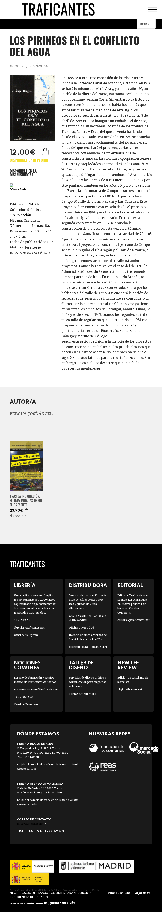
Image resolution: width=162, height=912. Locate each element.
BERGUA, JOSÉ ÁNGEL (29, 65)
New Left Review (129, 665)
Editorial (130, 585)
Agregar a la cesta (45, 151)
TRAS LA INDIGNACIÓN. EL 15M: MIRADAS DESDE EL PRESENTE (26, 500)
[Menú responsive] (152, 9)
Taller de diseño (81, 665)
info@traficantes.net (31, 823)
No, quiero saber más (59, 903)
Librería (24, 585)
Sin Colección (20, 215)
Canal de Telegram (26, 635)
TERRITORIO (33, 247)
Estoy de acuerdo (119, 893)
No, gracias (142, 893)
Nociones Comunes (27, 665)
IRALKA (32, 204)
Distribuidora (88, 585)
